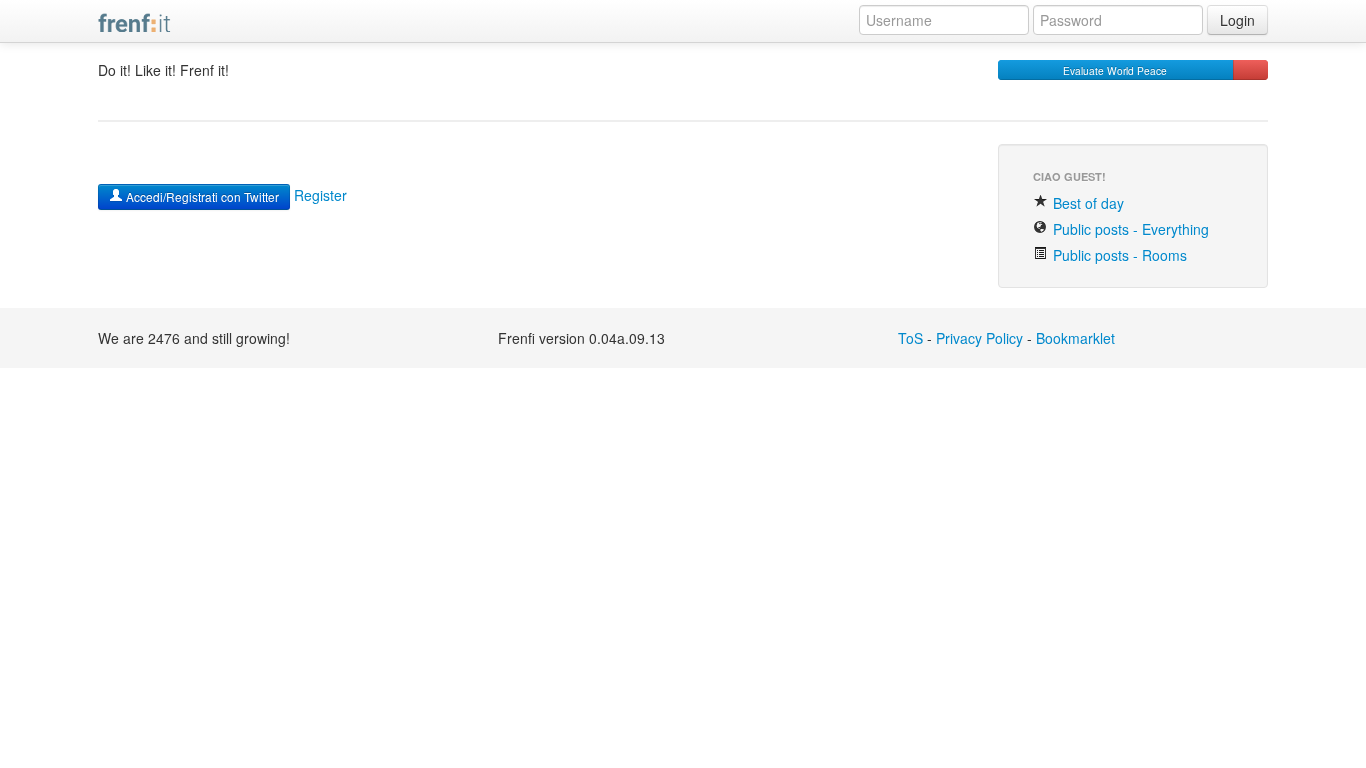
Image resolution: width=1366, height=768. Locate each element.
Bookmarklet (1075, 338)
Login (1237, 20)
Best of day (1086, 203)
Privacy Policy (979, 338)
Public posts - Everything (1129, 229)
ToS (910, 338)
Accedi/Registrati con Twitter (201, 196)
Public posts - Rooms (1118, 255)
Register (320, 195)
